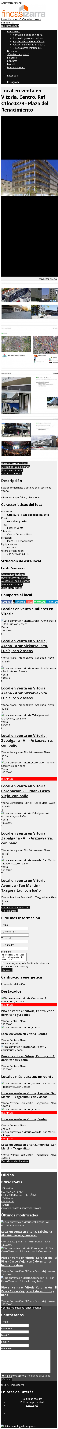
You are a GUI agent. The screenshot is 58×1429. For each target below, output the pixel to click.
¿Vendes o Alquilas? (18, 54)
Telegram (52, 601)
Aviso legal (32, 1405)
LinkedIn (20, 601)
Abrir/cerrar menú (11, 2)
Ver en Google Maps (13, 574)
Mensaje (7, 951)
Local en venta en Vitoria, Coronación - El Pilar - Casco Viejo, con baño (25, 790)
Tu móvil (7, 938)
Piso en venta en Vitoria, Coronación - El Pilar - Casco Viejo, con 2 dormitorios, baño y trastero (29, 1261)
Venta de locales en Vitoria (28, 34)
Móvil (5, 1335)
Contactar (6, 970)
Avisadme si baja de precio (15, 466)
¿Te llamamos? (9, 910)
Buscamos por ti (10, 25)
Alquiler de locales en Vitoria (28, 41)
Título (4, 925)
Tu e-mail (7, 945)
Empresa (12, 57)
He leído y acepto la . (27, 963)
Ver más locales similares (15, 907)
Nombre (6, 1328)
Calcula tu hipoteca (11, 473)
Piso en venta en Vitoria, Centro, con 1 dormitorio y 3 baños (28, 1013)
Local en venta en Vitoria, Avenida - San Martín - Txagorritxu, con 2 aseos (28, 1095)
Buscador (12, 51)
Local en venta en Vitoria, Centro (24, 1034)
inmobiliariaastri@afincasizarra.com (21, 19)
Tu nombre (8, 931)
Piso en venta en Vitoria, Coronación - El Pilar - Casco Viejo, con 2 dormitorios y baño (29, 1291)
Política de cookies (32, 1398)
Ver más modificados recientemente (21, 1307)
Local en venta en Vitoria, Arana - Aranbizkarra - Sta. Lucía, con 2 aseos (24, 645)
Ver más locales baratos (15, 1161)
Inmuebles (13, 31)
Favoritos (12, 64)
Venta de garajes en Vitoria (28, 38)
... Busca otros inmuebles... (27, 47)
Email (29, 601)
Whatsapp (40, 601)
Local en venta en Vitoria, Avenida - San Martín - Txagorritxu (28, 1146)
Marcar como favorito (12, 470)
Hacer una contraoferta (14, 463)
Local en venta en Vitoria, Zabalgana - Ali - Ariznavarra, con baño (27, 740)
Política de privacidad (38, 963)
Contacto (12, 61)
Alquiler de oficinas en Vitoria (29, 44)
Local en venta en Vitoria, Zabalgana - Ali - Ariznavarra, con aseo (27, 1233)
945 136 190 (7, 22)
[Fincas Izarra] (23, 16)
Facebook (6, 601)
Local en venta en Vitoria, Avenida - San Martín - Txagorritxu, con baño (24, 885)
